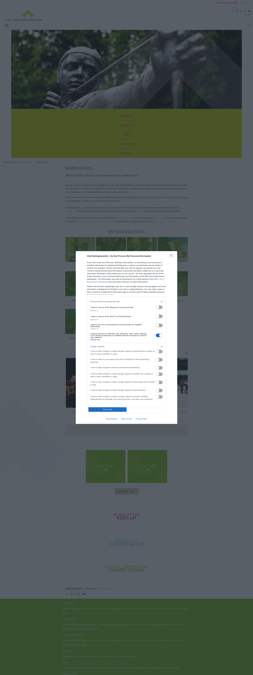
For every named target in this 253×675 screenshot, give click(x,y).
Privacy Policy (141, 419)
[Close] (172, 256)
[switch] (159, 307)
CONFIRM (107, 410)
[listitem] (126, 301)
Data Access (126, 419)
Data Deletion (111, 419)
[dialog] (126, 337)
